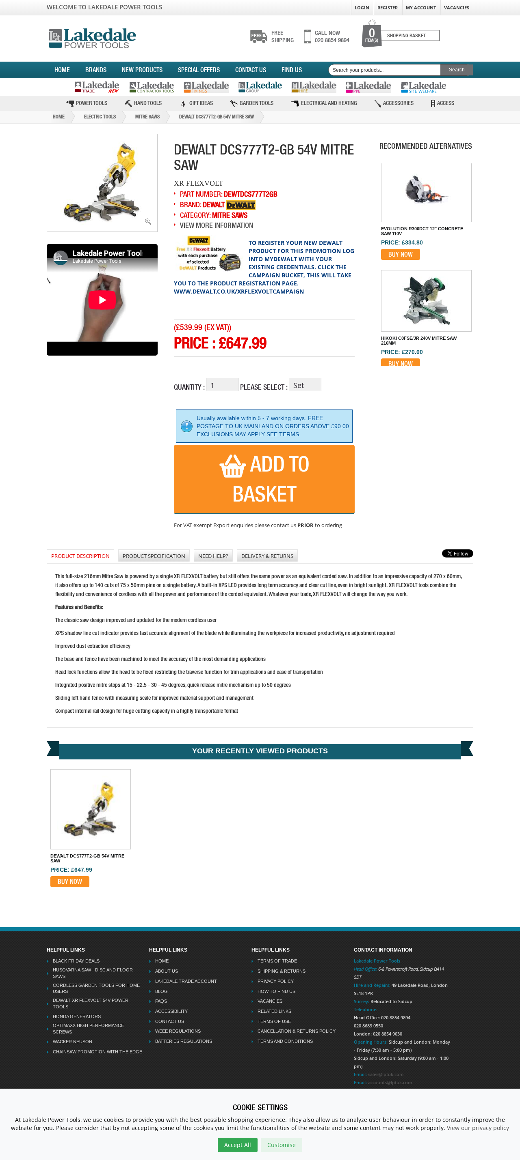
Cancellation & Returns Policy (297, 1031)
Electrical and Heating (329, 103)
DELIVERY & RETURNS (267, 556)
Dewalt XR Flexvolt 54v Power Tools (90, 1003)
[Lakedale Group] (260, 87)
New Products (142, 69)
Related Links (274, 1011)
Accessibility (171, 1011)
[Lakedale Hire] (313, 87)
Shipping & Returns (282, 971)
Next (430, 365)
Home (62, 69)
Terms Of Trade (277, 960)
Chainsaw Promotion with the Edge (97, 1051)
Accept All (237, 1145)
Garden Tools (256, 103)
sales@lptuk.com (386, 1074)
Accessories (398, 103)
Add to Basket (271, 479)
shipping (282, 36)
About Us (166, 971)
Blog (161, 991)
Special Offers (199, 69)
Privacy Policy (276, 981)
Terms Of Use (274, 1021)
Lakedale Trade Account (186, 981)
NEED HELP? (213, 556)
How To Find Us (276, 991)
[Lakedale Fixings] (206, 87)
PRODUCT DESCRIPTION (80, 556)
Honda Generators (77, 1016)
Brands (95, 69)
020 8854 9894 (332, 36)
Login (362, 7)
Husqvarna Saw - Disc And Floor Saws (93, 973)
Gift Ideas (201, 103)
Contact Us (250, 69)
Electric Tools (100, 117)
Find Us (292, 69)
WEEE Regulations (178, 1031)
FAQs (161, 1001)
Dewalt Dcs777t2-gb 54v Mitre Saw (216, 117)
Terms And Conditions (285, 1041)
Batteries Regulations (183, 1041)
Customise (281, 1145)
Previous (425, 163)
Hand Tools (148, 103)
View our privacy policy (478, 1128)
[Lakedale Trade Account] (96, 87)
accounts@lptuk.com (390, 1082)
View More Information (216, 225)
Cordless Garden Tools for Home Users (96, 988)
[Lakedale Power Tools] (92, 37)
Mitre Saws (147, 117)
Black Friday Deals (76, 960)
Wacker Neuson (72, 1041)
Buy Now (400, 254)
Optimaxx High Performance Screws (88, 1028)
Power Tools (91, 103)
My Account (421, 7)
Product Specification (154, 556)
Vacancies (456, 7)
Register (387, 7)
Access (445, 103)
